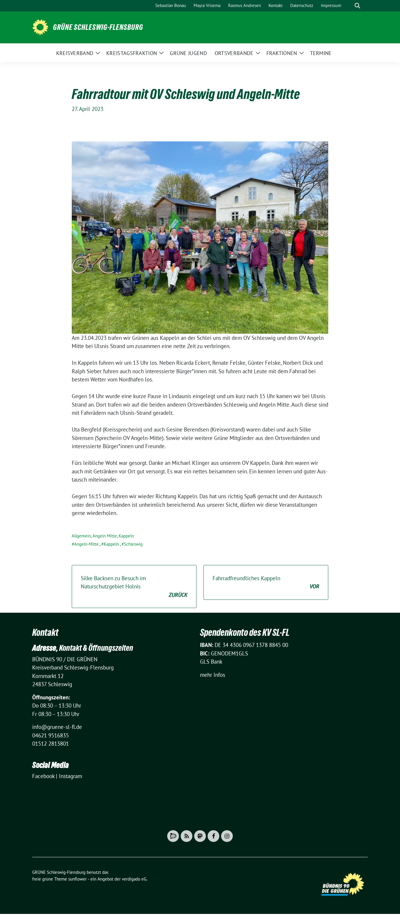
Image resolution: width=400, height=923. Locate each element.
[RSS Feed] (186, 836)
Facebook (43, 776)
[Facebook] (213, 836)
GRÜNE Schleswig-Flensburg (98, 27)
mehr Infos (212, 674)
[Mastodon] (200, 836)
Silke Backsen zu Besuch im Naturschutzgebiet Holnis (134, 586)
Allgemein (81, 536)
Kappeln (126, 536)
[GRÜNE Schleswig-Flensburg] (40, 26)
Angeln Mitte (105, 536)
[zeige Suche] (357, 5)
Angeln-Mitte (86, 544)
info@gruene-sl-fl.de (57, 726)
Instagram (70, 776)
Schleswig (133, 544)
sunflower (77, 879)
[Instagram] (227, 836)
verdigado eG (134, 879)
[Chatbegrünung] (173, 836)
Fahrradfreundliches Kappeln (266, 582)
